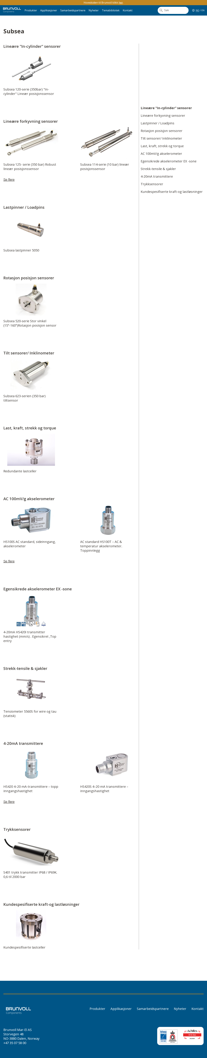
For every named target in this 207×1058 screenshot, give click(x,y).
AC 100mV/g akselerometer (161, 153)
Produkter (31, 10)
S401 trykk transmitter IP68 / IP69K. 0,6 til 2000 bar (30, 874)
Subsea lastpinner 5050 (21, 250)
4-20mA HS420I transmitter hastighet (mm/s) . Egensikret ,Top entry (29, 636)
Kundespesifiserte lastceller (24, 947)
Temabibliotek (111, 10)
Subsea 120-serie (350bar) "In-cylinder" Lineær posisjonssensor (28, 91)
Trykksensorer (152, 184)
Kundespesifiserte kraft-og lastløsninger (172, 191)
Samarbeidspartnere (72, 10)
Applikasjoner (48, 10)
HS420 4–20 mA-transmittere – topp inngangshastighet (30, 788)
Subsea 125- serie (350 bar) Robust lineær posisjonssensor (29, 166)
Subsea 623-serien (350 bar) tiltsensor (24, 398)
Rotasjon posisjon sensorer (161, 131)
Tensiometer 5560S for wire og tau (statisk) (29, 713)
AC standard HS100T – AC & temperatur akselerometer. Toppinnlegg (101, 546)
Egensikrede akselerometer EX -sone (168, 161)
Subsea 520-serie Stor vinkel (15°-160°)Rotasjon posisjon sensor (29, 323)
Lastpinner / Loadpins (157, 123)
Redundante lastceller (20, 471)
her (121, 2)
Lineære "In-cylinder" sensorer (166, 108)
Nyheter (94, 10)
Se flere (9, 179)
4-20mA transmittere (157, 176)
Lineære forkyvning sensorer (163, 115)
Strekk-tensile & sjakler (158, 169)
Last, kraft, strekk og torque (162, 146)
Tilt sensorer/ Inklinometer (161, 138)
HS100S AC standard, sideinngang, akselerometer (29, 544)
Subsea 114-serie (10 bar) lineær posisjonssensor (104, 166)
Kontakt (127, 10)
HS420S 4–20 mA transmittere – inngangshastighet (104, 788)
